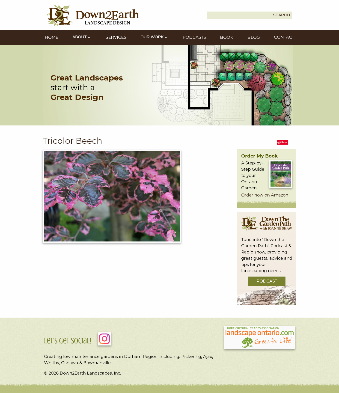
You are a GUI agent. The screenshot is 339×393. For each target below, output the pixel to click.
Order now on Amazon (264, 195)
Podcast (266, 281)
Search (281, 15)
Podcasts (194, 37)
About (80, 37)
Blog (253, 37)
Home (51, 37)
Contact (284, 37)
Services (116, 37)
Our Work (152, 37)
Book (226, 37)
